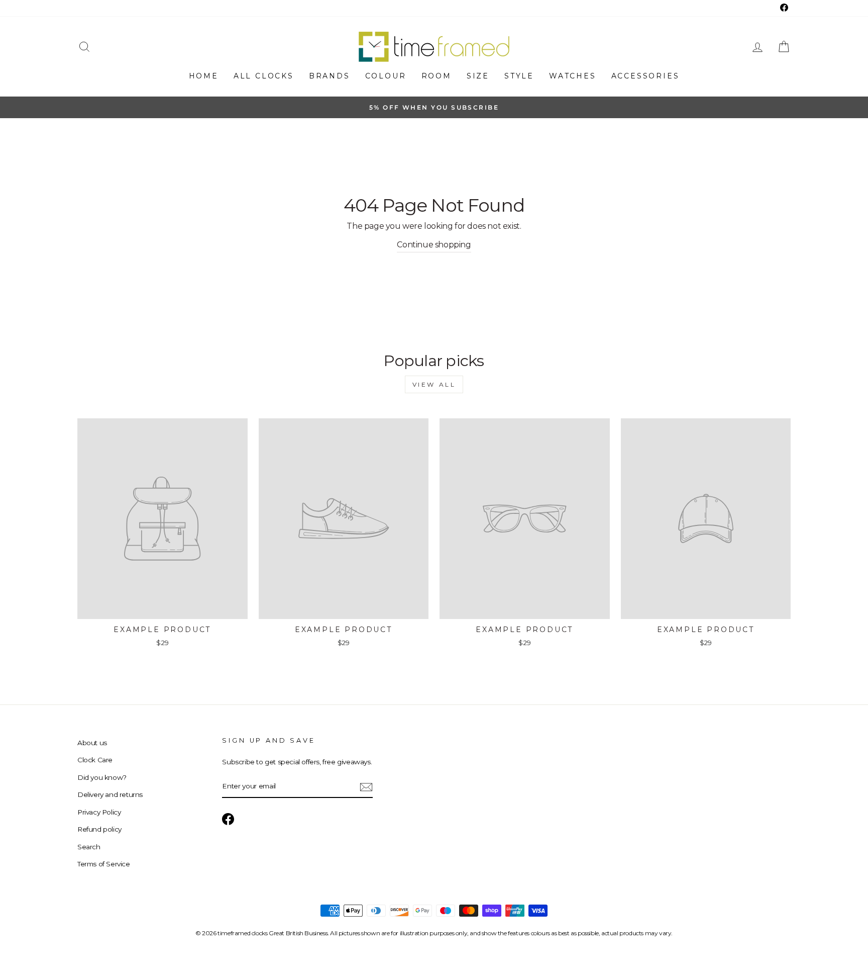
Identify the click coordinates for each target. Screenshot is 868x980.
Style (519, 75)
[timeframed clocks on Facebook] (228, 819)
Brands (329, 75)
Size (478, 75)
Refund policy (99, 829)
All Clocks (264, 75)
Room (436, 75)
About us (92, 743)
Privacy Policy (99, 812)
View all (434, 384)
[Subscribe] (366, 786)
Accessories (645, 75)
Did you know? (102, 777)
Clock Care (95, 760)
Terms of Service (103, 864)
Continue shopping (434, 244)
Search (88, 847)
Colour (385, 75)
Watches (572, 75)
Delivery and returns (110, 794)
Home (204, 75)
